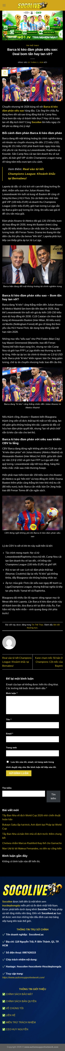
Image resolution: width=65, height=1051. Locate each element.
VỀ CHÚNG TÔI (14, 1008)
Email (9, 733)
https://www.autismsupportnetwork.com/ (23, 977)
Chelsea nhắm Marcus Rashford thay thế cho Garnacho (32, 843)
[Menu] (4, 5)
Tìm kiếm (6, 788)
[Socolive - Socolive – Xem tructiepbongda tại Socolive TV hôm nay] (32, 5)
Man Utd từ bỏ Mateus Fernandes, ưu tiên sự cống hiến (32, 848)
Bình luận (11, 693)
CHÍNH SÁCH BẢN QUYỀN (21, 1001)
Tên (8, 719)
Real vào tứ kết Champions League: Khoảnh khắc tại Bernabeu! (17, 662)
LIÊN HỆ (10, 1015)
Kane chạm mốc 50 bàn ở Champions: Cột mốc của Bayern (49, 662)
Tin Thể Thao (32, 45)
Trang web (11, 747)
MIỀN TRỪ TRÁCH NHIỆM (21, 1022)
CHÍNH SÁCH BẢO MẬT (19, 994)
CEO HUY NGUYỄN (17, 1029)
